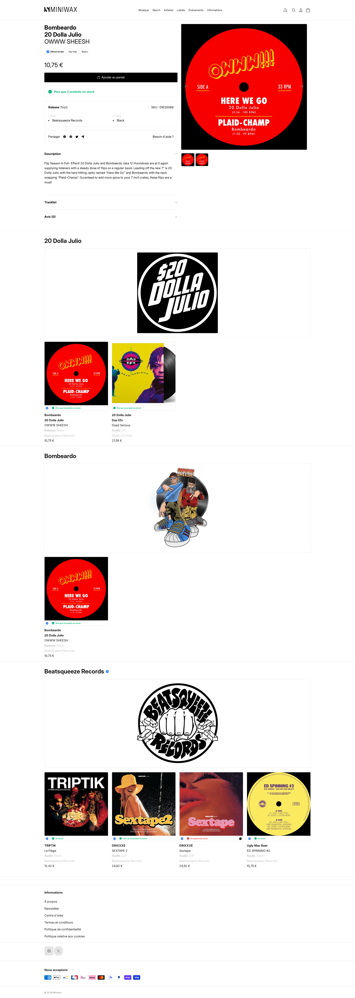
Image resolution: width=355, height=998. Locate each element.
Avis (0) (50, 216)
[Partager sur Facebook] (64, 136)
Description (52, 154)
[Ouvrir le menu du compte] (300, 10)
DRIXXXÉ (118, 845)
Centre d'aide (53, 915)
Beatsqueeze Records (67, 120)
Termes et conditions (58, 922)
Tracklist (50, 202)
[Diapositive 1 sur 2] (188, 159)
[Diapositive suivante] (303, 87)
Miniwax (57, 992)
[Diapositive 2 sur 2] (202, 159)
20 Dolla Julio (63, 34)
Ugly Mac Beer (257, 845)
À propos (50, 901)
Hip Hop (73, 51)
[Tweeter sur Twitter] (76, 136)
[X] (58, 950)
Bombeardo (60, 27)
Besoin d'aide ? (163, 136)
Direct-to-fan (57, 51)
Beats (85, 51)
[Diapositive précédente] (185, 87)
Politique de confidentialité (62, 929)
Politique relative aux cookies (64, 936)
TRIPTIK (50, 845)
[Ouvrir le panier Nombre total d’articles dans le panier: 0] (308, 10)
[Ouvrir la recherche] (293, 10)
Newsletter (51, 908)
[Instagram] (49, 950)
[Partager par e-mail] (82, 136)
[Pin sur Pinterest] (70, 136)
